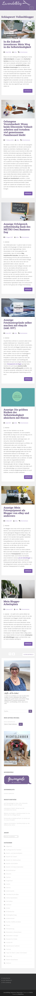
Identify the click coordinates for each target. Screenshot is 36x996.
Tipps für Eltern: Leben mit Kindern (16, 953)
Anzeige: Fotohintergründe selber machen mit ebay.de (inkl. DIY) (18, 324)
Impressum (13, 992)
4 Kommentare (25, 237)
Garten (8, 884)
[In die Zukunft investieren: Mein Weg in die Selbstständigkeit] (18, 29)
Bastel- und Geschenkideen (14, 853)
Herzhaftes (9, 901)
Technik (8, 949)
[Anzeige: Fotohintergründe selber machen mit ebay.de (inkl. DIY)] (18, 307)
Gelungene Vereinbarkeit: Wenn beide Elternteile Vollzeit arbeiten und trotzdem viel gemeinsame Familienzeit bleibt (18, 128)
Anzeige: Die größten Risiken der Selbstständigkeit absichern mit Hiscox (16, 413)
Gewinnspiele (10, 891)
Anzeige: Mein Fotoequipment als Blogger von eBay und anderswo (16, 511)
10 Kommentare (25, 609)
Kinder (8, 908)
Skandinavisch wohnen (13, 946)
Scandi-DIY (9, 942)
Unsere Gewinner (9, 793)
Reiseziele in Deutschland (13, 932)
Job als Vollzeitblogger (24, 558)
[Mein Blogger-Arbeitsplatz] (18, 589)
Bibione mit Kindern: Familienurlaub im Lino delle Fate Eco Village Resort (17, 814)
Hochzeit (8, 905)
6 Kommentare (23, 333)
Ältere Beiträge (28, 654)
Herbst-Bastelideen (11, 898)
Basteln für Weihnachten (13, 860)
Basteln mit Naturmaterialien (14, 867)
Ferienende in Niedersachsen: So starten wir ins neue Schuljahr (17, 819)
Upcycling (9, 956)
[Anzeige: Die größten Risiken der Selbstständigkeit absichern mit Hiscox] (18, 397)
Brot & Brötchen (11, 870)
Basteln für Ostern (11, 856)
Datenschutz (20, 992)
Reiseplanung (10, 929)
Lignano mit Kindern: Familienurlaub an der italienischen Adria (17, 824)
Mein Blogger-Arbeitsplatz (12, 603)
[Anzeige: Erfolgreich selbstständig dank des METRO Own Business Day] (18, 211)
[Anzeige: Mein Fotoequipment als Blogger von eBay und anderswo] (18, 495)
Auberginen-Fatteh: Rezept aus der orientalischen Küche (14, 809)
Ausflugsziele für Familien (13, 850)
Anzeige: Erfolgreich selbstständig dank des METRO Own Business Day (17, 228)
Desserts (8, 874)
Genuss (8, 887)
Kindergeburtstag (11, 915)
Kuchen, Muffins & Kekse (13, 922)
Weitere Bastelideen (12, 959)
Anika (15, 52)
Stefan (15, 423)
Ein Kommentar (23, 52)
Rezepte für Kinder (11, 939)
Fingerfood (9, 880)
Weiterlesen (27, 91)
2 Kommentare (24, 521)
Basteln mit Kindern (12, 863)
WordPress (21, 994)
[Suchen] (30, 711)
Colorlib (31, 992)
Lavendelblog (6, 992)
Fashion (8, 877)
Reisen (8, 925)
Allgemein (9, 846)
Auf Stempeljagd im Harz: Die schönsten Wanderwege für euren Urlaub (16, 804)
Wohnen (8, 963)
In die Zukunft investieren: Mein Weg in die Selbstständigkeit (17, 44)
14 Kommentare (26, 140)
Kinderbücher (10, 911)
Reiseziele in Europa (12, 935)
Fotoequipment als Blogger (14, 364)
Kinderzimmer (10, 918)
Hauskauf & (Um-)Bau (12, 894)
